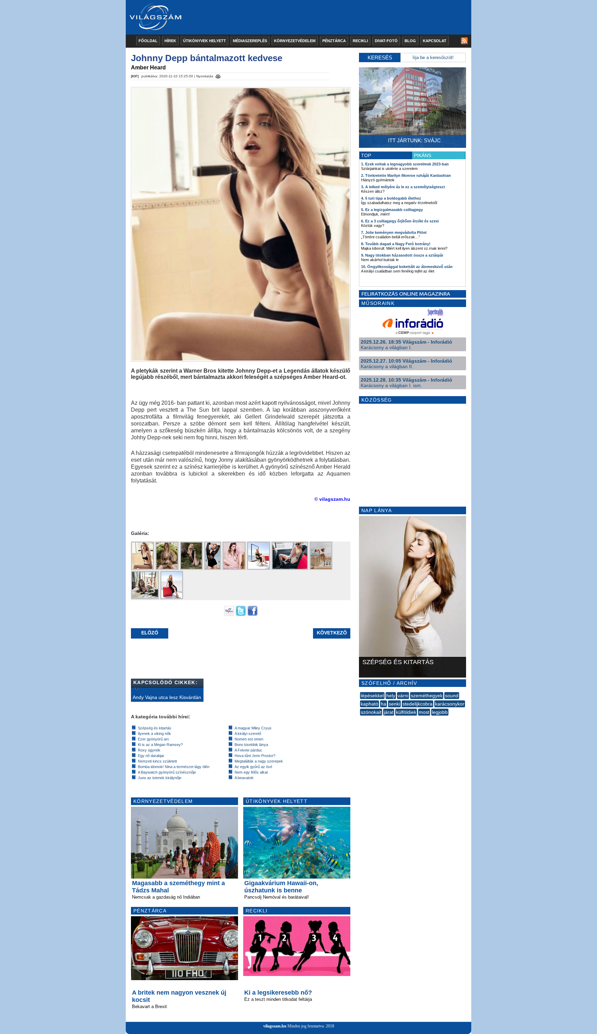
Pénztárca (334, 41)
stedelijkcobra (417, 704)
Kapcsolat (434, 41)
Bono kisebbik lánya (251, 745)
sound (451, 695)
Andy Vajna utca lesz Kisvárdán (167, 697)
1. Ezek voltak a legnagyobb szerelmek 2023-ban (405, 164)
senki (394, 704)
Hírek (170, 41)
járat (389, 712)
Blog (410, 41)
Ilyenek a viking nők (154, 733)
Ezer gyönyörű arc (153, 739)
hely (390, 695)
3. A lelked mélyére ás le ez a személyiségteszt (403, 187)
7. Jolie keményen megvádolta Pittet (394, 232)
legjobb (440, 712)
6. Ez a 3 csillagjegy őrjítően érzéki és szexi (400, 221)
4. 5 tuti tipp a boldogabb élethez (391, 198)
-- (360, 719)
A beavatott (244, 778)
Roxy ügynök (149, 750)
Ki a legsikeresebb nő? (278, 992)
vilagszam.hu (274, 1026)
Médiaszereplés (250, 41)
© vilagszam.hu (332, 499)
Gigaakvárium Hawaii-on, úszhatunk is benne (281, 887)
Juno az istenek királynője (159, 778)
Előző (149, 632)
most (424, 712)
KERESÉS (380, 57)
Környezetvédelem (294, 41)
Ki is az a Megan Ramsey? (160, 745)
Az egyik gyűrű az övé (253, 767)
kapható (369, 704)
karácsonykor (449, 704)
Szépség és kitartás (154, 728)
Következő (332, 632)
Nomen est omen (249, 739)
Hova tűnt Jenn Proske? (255, 756)
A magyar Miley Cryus (253, 728)
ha (383, 704)
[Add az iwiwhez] (229, 614)
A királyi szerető (248, 733)
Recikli (360, 41)
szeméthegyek (427, 695)
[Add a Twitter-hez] (241, 614)
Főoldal (148, 41)
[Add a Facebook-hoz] (252, 614)
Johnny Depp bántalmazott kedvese (206, 58)
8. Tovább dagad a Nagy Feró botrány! (395, 244)
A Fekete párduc (248, 750)
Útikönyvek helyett (204, 41)
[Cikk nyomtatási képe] (218, 75)
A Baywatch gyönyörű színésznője (167, 772)
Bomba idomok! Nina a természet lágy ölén (173, 767)
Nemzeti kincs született (157, 761)
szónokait (371, 712)
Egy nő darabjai (151, 756)
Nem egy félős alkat (251, 772)
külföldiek (406, 712)
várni (403, 695)
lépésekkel (372, 695)
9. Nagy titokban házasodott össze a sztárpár (402, 255)
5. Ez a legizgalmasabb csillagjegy (392, 210)
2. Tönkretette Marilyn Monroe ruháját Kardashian (406, 175)
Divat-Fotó (386, 41)
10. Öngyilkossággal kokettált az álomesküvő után (407, 267)
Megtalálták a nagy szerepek (259, 761)
